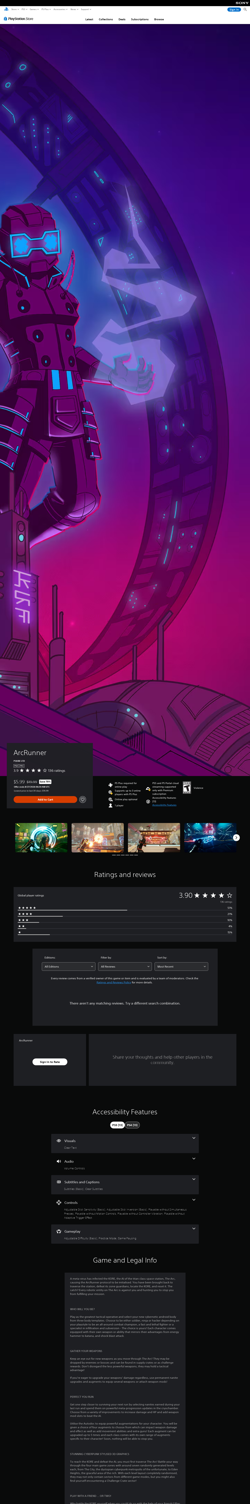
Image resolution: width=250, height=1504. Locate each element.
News (73, 9)
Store (14, 9)
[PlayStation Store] (19, 18)
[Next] (236, 837)
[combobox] (69, 966)
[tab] (117, 1125)
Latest (89, 19)
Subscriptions (140, 19)
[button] (164, 805)
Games (33, 9)
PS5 (23, 9)
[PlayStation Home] (6, 9)
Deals (122, 19)
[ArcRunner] (41, 837)
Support (85, 9)
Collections (106, 19)
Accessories (59, 9)
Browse (159, 19)
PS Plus (45, 9)
